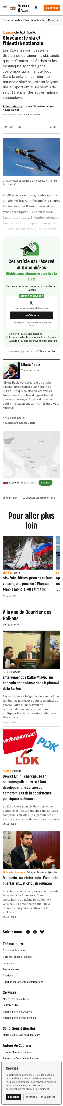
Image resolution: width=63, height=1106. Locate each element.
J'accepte (13, 1096)
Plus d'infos (48, 1096)
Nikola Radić (10, 109)
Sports (31, 32)
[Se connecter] (37, 8)
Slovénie (8, 32)
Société (20, 32)
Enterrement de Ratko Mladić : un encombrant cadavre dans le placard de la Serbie (31, 683)
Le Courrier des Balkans (23, 7)
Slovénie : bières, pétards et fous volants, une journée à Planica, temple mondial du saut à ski (27, 584)
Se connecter (47, 351)
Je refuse (31, 1096)
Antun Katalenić (13, 106)
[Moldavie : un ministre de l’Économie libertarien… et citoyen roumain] (31, 850)
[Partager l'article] (20, 127)
